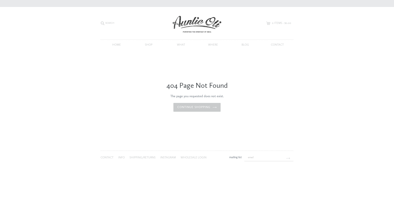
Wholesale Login (193, 157)
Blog (245, 44)
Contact (277, 44)
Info (121, 157)
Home (116, 44)
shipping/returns (142, 157)
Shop (148, 44)
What (181, 44)
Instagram (168, 157)
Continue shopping (193, 107)
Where (213, 44)
